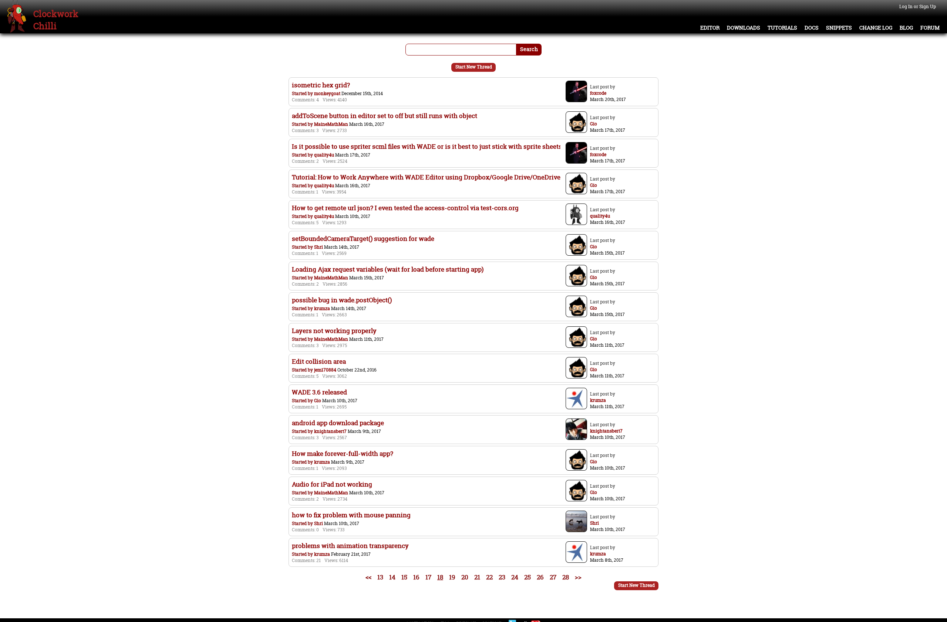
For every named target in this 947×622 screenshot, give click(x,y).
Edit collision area (319, 361)
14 (392, 577)
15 (404, 577)
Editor (709, 27)
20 (464, 577)
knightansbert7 (330, 431)
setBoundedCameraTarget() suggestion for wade (363, 238)
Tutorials (782, 27)
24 (514, 577)
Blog (906, 27)
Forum (930, 27)
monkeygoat (327, 93)
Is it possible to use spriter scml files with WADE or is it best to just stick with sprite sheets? (428, 146)
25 (527, 577)
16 (416, 577)
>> (578, 577)
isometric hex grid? (321, 85)
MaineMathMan (331, 124)
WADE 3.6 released (319, 392)
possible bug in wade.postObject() (342, 300)
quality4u (324, 155)
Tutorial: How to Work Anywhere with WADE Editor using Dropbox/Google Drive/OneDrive (426, 177)
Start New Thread (473, 67)
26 (540, 577)
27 (553, 577)
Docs (812, 27)
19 (452, 577)
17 (428, 577)
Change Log (875, 27)
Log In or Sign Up (917, 6)
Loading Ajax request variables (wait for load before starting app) (387, 269)
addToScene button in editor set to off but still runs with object (384, 115)
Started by (303, 93)
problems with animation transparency (350, 545)
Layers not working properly (334, 330)
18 (440, 577)
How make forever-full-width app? (342, 453)
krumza (322, 308)
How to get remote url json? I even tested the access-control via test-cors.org (405, 208)
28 (565, 577)
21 (477, 577)
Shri (318, 247)
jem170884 (325, 370)
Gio (317, 400)
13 (380, 577)
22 (489, 577)
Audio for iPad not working (332, 484)
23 (502, 577)
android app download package (338, 422)
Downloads (743, 27)
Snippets (839, 27)
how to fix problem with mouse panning (351, 515)
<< (368, 577)
